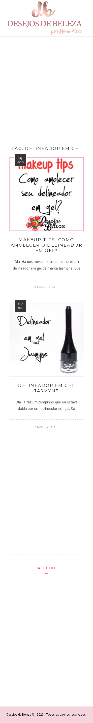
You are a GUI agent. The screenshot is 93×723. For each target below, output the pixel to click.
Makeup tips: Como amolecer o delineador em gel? (47, 245)
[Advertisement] (46, 89)
